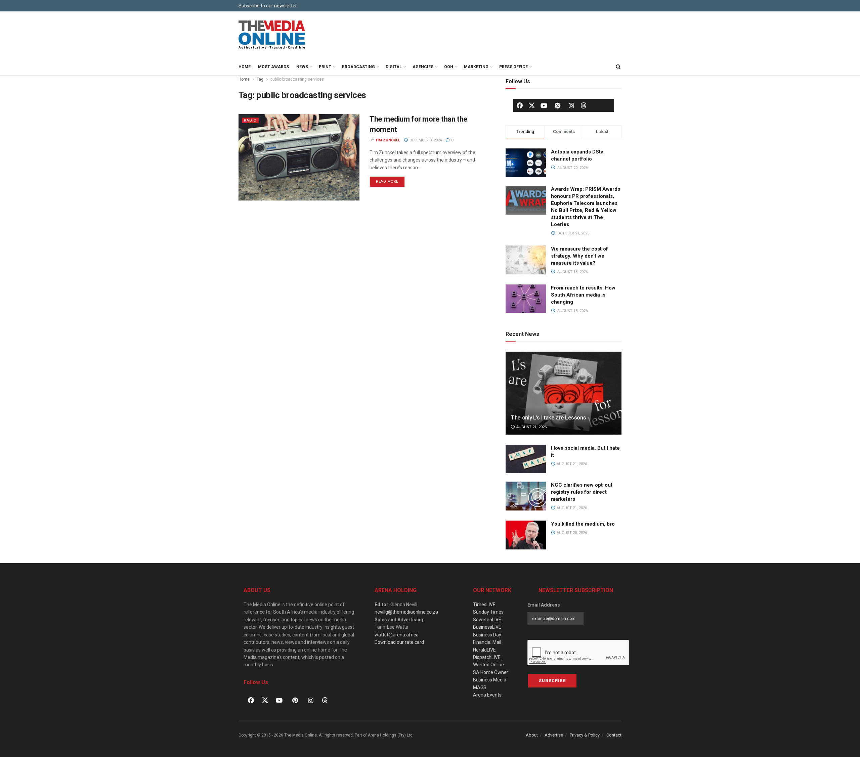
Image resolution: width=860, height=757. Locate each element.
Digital (394, 66)
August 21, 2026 (531, 427)
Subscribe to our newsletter (268, 5)
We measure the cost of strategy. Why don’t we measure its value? (579, 256)
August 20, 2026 (571, 533)
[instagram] (571, 105)
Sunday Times (488, 612)
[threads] (583, 105)
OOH (448, 66)
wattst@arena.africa (397, 634)
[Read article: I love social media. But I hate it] (526, 459)
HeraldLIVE (484, 650)
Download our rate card (399, 642)
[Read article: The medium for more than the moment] (299, 157)
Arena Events (487, 695)
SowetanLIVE (487, 619)
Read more (390, 180)
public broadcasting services (297, 79)
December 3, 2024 (425, 140)
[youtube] (544, 105)
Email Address (543, 605)
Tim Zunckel (387, 140)
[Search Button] (618, 66)
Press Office (513, 66)
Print (325, 66)
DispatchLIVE (487, 657)
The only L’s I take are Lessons (548, 417)
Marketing (476, 66)
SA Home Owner (490, 672)
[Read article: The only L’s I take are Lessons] (563, 393)
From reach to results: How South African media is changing (583, 295)
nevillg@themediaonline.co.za (406, 612)
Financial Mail (487, 642)
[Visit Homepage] (272, 34)
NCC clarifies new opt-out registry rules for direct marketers (581, 492)
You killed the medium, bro (583, 524)
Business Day (487, 634)
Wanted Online (488, 664)
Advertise (554, 735)
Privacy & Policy (585, 735)
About (532, 735)
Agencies (423, 66)
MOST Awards (273, 66)
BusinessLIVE (487, 627)
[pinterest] (557, 105)
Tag (260, 79)
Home (245, 66)
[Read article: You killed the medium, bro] (526, 535)
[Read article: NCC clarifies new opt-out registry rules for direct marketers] (526, 496)
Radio (250, 120)
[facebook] (519, 105)
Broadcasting (358, 66)
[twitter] (531, 105)
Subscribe (552, 680)
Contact (613, 735)
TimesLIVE (484, 604)
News (302, 66)
